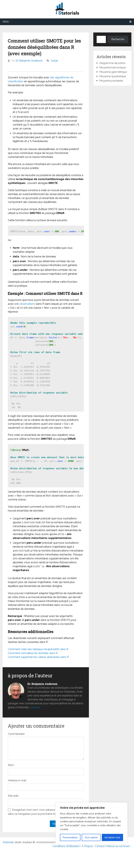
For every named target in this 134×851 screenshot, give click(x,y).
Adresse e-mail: (17, 780)
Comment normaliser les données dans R (33, 653)
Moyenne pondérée (111, 80)
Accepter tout (112, 837)
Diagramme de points (112, 63)
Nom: (11, 765)
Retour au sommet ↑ (119, 846)
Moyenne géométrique (113, 71)
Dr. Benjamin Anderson (29, 60)
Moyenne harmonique (112, 67)
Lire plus (35, 707)
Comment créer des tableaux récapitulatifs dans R (38, 649)
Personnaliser (70, 837)
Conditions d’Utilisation (66, 846)
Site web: (13, 795)
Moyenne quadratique (112, 76)
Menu (6, 21)
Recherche (117, 39)
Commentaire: (16, 733)
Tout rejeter (91, 837)
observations (27, 303)
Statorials (8, 842)
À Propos (87, 846)
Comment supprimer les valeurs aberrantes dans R (38, 657)
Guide (54, 60)
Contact (100, 846)
